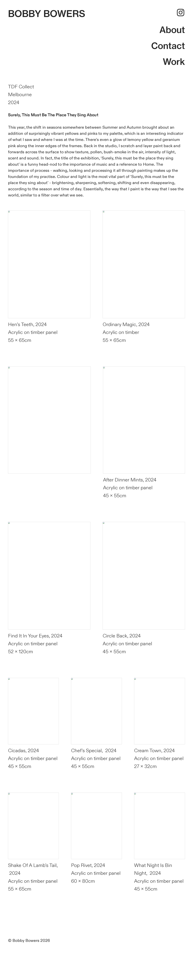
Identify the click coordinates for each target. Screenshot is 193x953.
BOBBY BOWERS (46, 13)
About (172, 29)
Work (174, 61)
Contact (168, 45)
